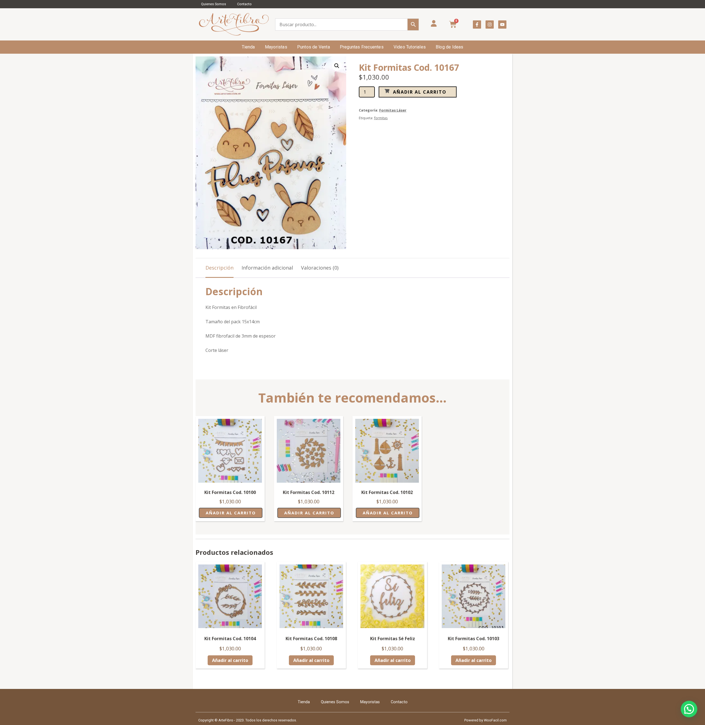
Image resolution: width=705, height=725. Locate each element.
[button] (337, 66)
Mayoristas (276, 47)
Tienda (248, 47)
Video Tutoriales (410, 47)
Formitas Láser (392, 110)
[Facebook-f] (477, 24)
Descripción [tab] (219, 267)
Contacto (244, 4)
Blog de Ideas (449, 47)
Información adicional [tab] (267, 267)
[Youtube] (502, 24)
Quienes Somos (213, 4)
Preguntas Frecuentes (362, 47)
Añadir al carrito (419, 92)
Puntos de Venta (313, 47)
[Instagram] (489, 24)
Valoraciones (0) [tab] (319, 267)
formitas (381, 117)
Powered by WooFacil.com (485, 720)
